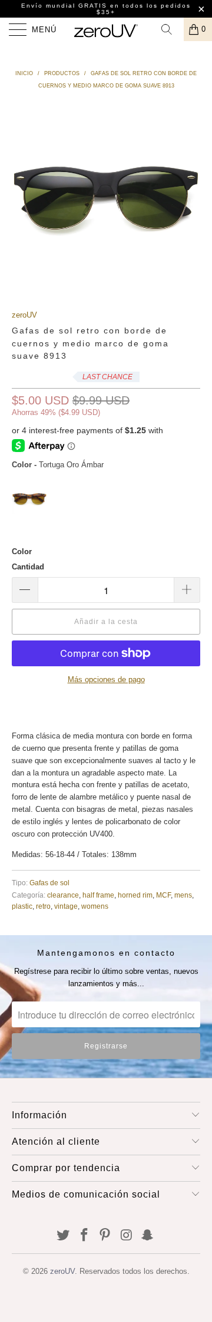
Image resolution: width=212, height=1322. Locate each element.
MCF (163, 895)
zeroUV (24, 315)
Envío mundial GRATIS (64, 5)
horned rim (135, 895)
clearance (63, 895)
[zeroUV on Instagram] (126, 1236)
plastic (22, 906)
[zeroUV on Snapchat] (148, 1236)
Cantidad (28, 566)
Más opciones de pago (106, 679)
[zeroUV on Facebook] (84, 1236)
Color (22, 551)
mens (183, 895)
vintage (66, 906)
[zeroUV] (106, 29)
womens (94, 906)
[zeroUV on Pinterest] (105, 1236)
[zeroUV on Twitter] (63, 1236)
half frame (98, 895)
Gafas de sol (49, 882)
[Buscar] (170, 29)
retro (43, 906)
